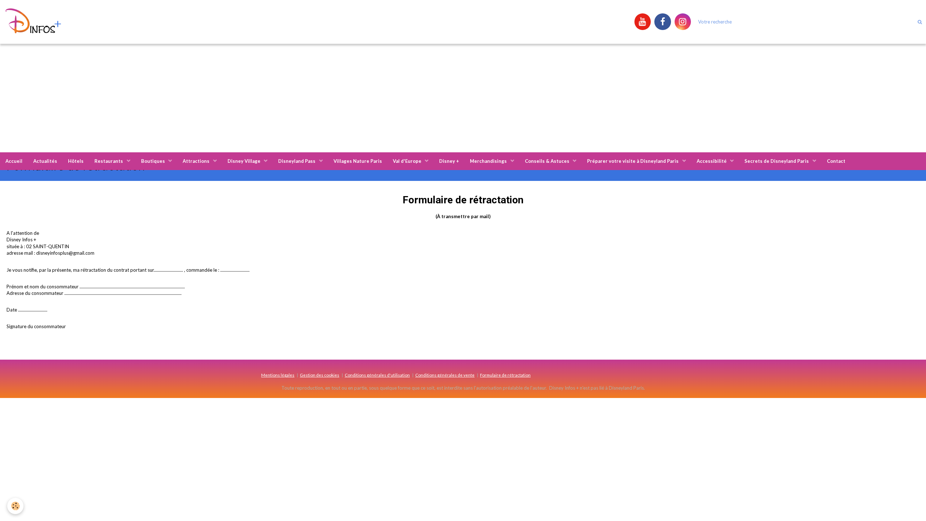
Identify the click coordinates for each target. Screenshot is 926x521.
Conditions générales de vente (445, 374)
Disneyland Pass (297, 161)
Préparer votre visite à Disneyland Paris (633, 161)
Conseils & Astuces (547, 161)
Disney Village (245, 161)
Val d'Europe (407, 161)
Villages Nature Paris (358, 161)
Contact (836, 161)
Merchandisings (489, 161)
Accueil (13, 161)
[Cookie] (15, 506)
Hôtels (76, 161)
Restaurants (109, 161)
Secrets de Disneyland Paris (777, 161)
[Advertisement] (463, 98)
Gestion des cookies (319, 374)
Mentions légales (277, 374)
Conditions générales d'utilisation (377, 374)
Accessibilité (712, 161)
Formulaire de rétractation (505, 374)
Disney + (449, 161)
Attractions (197, 161)
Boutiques (153, 161)
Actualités (45, 161)
